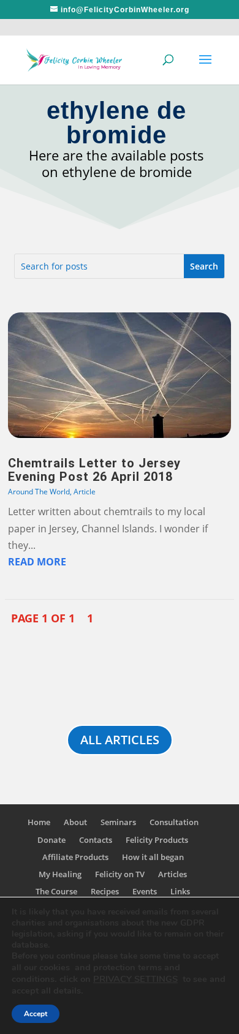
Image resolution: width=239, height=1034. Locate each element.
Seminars (118, 822)
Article (85, 491)
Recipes (105, 891)
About (75, 822)
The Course (56, 891)
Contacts (95, 839)
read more (37, 561)
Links (180, 891)
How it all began (153, 856)
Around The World (39, 491)
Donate (51, 839)
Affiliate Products (75, 856)
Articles (172, 874)
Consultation (174, 822)
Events (144, 891)
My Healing (60, 874)
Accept (35, 1014)
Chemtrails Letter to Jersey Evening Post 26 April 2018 (94, 470)
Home (39, 822)
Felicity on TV (120, 874)
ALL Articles (119, 739)
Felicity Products (157, 839)
